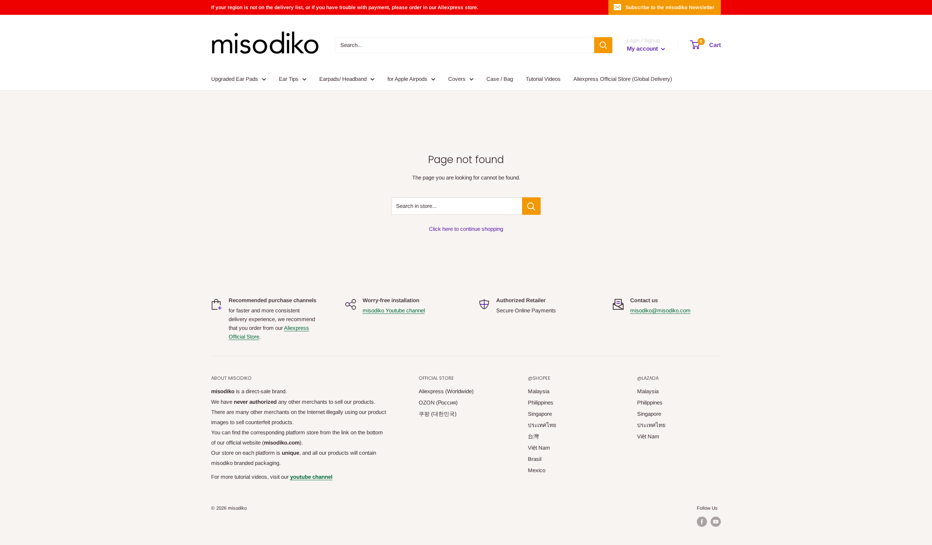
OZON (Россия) (438, 402)
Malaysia (538, 391)
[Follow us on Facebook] (702, 522)
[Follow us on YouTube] (716, 522)
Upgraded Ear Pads (234, 79)
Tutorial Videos (543, 79)
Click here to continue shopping (466, 229)
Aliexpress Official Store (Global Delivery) (622, 79)
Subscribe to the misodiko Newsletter (669, 7)
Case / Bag (499, 79)
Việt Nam (539, 448)
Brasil (534, 459)
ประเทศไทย (542, 425)
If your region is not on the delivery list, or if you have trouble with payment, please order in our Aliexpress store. (344, 7)
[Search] (603, 45)
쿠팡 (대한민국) (438, 414)
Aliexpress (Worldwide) (446, 391)
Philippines (540, 402)
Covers (457, 79)
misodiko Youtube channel (394, 310)
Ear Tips (289, 79)
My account (643, 49)
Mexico (536, 470)
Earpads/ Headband (343, 79)
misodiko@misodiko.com (660, 310)
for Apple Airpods (407, 79)
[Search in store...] (531, 206)
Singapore (540, 414)
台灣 (533, 436)
